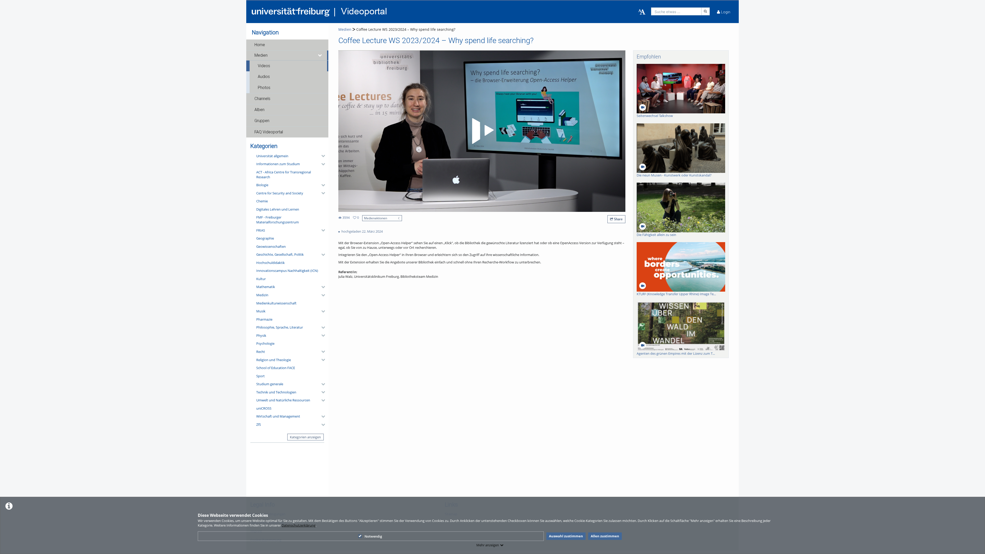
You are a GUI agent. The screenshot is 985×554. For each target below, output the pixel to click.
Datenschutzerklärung (299, 525)
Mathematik (265, 286)
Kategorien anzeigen (305, 437)
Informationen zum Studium (278, 164)
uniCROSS (263, 408)
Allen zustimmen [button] (605, 536)
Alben (259, 109)
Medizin (262, 295)
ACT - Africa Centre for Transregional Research (283, 174)
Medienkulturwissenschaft (276, 303)
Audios (264, 76)
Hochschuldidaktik (270, 262)
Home (259, 45)
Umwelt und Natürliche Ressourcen (283, 400)
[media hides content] (320, 55)
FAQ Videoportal (268, 132)
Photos (264, 87)
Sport (260, 376)
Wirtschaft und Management (278, 416)
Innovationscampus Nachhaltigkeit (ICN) (287, 270)
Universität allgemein (272, 156)
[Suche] (705, 11)
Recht (260, 351)
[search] (676, 11)
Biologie (262, 185)
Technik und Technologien (276, 392)
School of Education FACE (275, 367)
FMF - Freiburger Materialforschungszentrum (277, 219)
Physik (261, 335)
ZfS (258, 424)
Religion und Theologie (273, 360)
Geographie (265, 238)
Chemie (262, 201)
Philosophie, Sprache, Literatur (279, 327)
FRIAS (260, 230)
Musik (260, 311)
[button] (287, 44)
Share (618, 219)
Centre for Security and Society (279, 193)
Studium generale (269, 384)
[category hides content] (321, 156)
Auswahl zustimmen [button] (566, 536)
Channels (262, 98)
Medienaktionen (375, 218)
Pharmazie (264, 319)
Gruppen (261, 120)
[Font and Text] (642, 12)
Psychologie (265, 343)
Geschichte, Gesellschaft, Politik (280, 254)
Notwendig (373, 536)
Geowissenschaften (271, 246)
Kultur (261, 278)
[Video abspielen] (482, 131)
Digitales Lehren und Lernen (277, 209)
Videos (264, 66)
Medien (261, 55)
